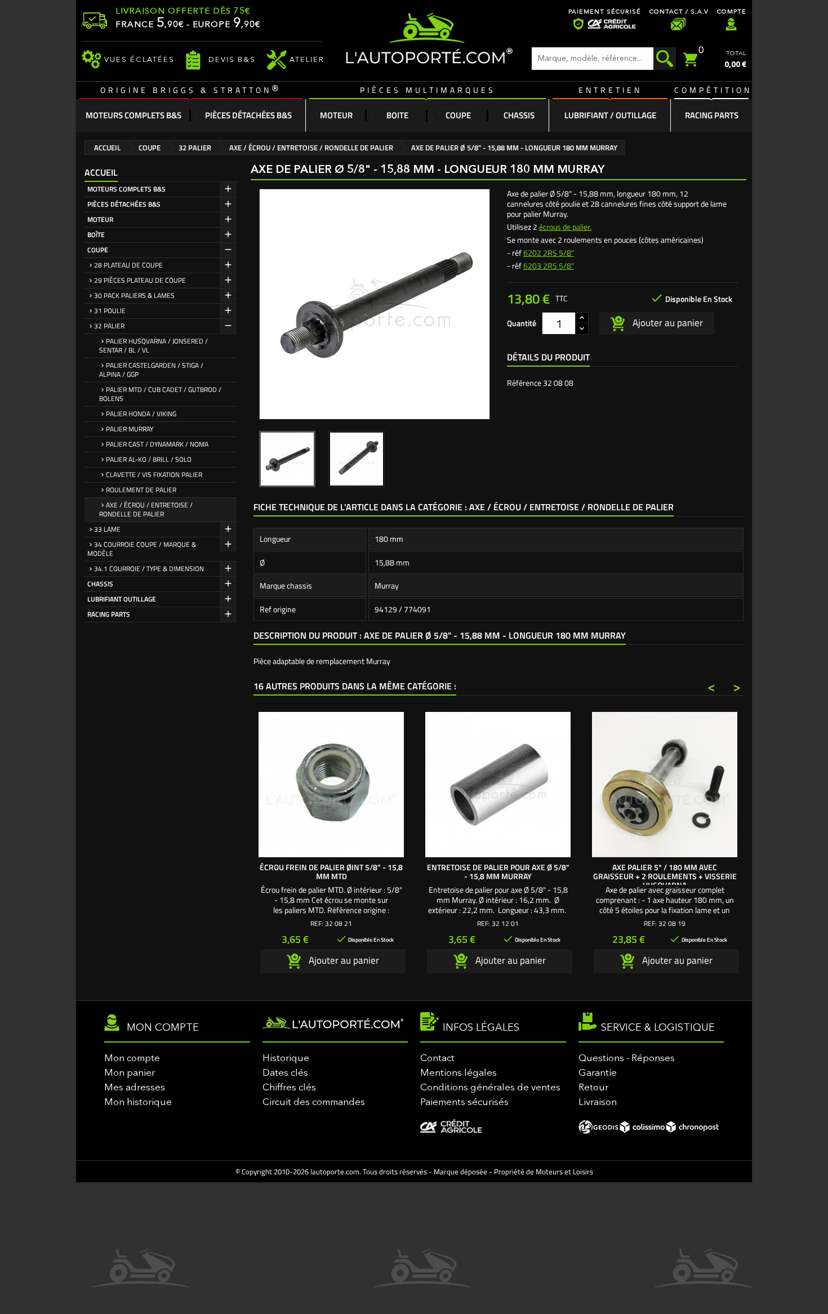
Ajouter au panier (666, 322)
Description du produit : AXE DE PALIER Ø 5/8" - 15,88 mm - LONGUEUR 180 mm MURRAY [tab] (439, 635)
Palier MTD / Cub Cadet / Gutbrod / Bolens (160, 394)
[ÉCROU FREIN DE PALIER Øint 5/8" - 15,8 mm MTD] (331, 784)
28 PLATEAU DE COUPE (128, 265)
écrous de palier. (565, 227)
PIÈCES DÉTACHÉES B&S (124, 204)
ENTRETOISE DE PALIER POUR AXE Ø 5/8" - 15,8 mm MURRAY (498, 871)
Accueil (101, 172)
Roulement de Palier (141, 489)
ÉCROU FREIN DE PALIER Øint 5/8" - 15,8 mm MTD (331, 871)
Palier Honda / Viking (141, 413)
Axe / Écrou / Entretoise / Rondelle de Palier (146, 509)
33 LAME (107, 529)
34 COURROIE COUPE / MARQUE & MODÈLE (141, 549)
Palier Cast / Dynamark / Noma (157, 444)
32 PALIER (109, 325)
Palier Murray (129, 429)
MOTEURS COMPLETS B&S (126, 189)
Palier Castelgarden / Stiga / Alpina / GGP (151, 370)
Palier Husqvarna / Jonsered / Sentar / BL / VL (153, 345)
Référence (524, 383)
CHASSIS (100, 583)
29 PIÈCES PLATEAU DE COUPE (140, 280)
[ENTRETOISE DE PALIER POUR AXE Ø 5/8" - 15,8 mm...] (498, 784)
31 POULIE (110, 310)
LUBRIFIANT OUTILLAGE (121, 599)
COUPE (97, 249)
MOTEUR (100, 219)
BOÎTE (96, 234)
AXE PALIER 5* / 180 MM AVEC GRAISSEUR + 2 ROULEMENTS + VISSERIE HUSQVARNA (665, 876)
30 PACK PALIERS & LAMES (134, 295)
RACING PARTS (108, 614)
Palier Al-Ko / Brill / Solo (149, 459)
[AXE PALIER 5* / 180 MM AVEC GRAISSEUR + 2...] (664, 784)
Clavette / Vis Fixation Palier (154, 474)
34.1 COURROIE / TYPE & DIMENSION (149, 568)
